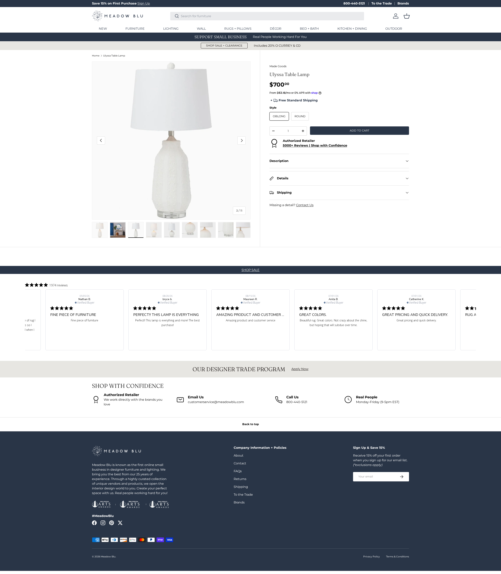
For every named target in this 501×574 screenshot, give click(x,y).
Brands (403, 3)
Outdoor (393, 28)
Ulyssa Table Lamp (114, 56)
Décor (275, 28)
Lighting (170, 28)
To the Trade (381, 3)
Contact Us (305, 205)
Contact (240, 463)
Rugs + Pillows (237, 28)
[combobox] (267, 16)
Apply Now (299, 369)
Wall (201, 28)
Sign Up (143, 3)
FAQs (238, 471)
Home (95, 56)
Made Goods (278, 66)
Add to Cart (359, 130)
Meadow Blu (108, 556)
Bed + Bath (309, 28)
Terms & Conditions (397, 556)
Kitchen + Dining (352, 28)
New (103, 28)
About (238, 455)
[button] (406, 16)
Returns (240, 479)
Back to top (250, 424)
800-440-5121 (354, 3)
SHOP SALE (250, 270)
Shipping (241, 487)
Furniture (135, 28)
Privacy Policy (371, 556)
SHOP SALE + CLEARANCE (224, 45)
